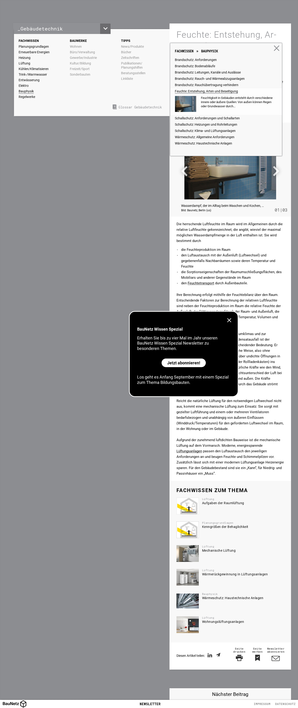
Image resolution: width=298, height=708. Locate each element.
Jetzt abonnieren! (183, 362)
